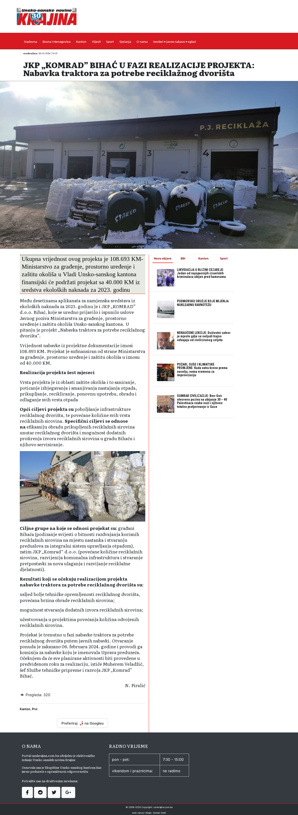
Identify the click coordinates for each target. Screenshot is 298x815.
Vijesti (96, 42)
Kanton (81, 42)
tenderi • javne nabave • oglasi (174, 42)
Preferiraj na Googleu (82, 723)
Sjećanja (125, 42)
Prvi (34, 709)
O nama (142, 42)
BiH (183, 258)
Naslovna (30, 42)
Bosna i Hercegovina (57, 42)
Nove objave (162, 258)
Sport (110, 42)
